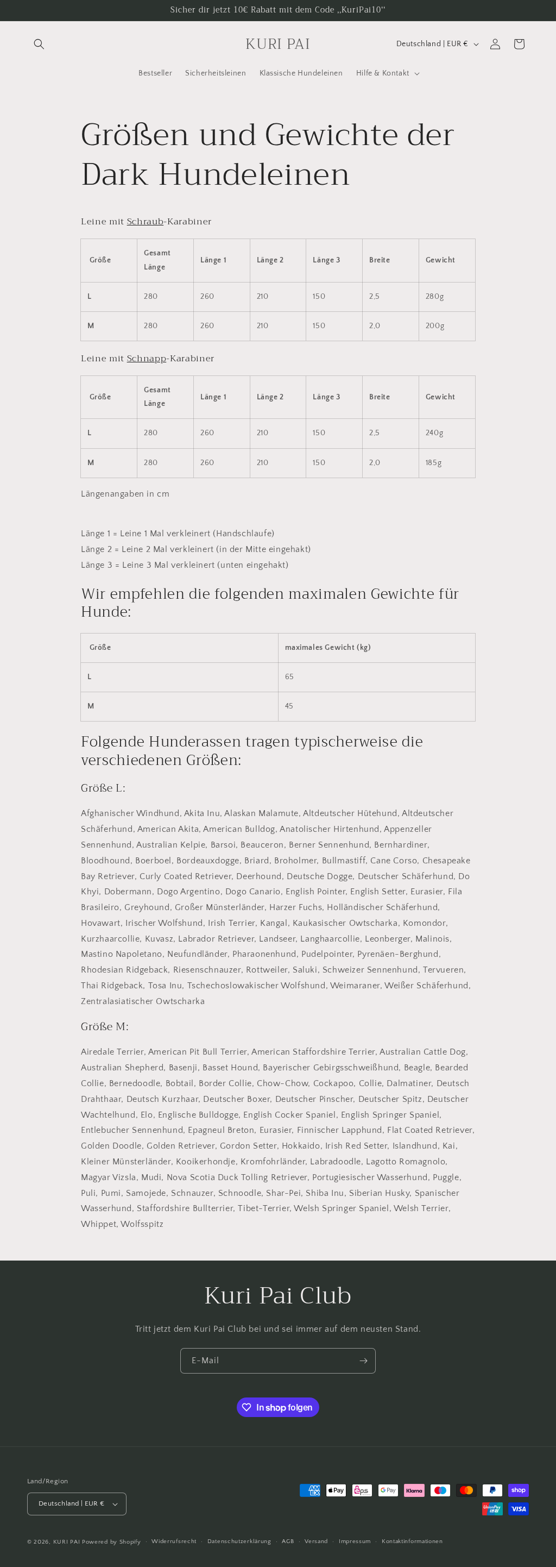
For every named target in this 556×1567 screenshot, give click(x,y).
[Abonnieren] (363, 1361)
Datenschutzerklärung (239, 1541)
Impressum (355, 1541)
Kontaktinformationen (412, 1541)
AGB (288, 1541)
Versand (316, 1541)
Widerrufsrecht (174, 1541)
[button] (39, 44)
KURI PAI (66, 1542)
